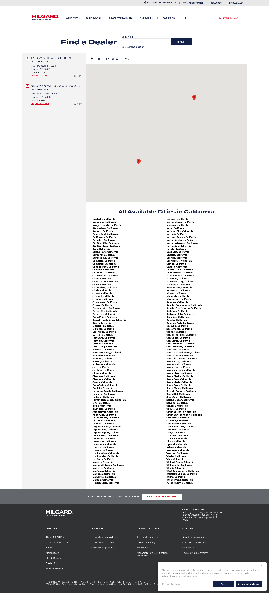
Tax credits (143, 547)
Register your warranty (195, 553)
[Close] (261, 565)
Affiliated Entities (53, 584)
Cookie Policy (116, 582)
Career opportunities (57, 542)
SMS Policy (140, 582)
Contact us (188, 547)
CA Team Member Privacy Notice (152, 584)
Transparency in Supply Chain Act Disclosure (80, 584)
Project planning (146, 542)
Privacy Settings (171, 584)
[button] (194, 98)
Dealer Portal (53, 563)
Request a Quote (40, 75)
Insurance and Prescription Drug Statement (118, 584)
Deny (224, 584)
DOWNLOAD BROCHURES (161, 497)
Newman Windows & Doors (56, 85)
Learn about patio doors (104, 537)
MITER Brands (53, 558)
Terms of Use (128, 582)
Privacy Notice (102, 582)
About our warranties (194, 537)
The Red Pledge (54, 568)
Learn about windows (103, 542)
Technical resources (147, 537)
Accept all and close (249, 584)
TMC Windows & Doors (51, 58)
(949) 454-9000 (39, 100)
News (49, 547)
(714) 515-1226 (38, 72)
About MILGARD (55, 537)
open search (184, 18)
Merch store (52, 553)
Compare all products (103, 547)
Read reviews (40, 62)
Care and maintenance (194, 542)
